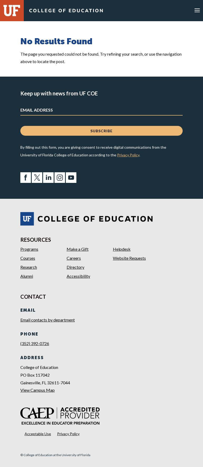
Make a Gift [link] (78, 249)
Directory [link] (75, 267)
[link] (66, 11)
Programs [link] (29, 249)
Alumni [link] (26, 276)
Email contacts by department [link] (47, 319)
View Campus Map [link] (37, 390)
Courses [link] (27, 258)
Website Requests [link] (129, 258)
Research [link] (28, 267)
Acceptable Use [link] (38, 433)
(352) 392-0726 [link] (34, 343)
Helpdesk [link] (122, 249)
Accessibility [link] (78, 276)
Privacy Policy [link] (128, 155)
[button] (197, 10)
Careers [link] (74, 258)
